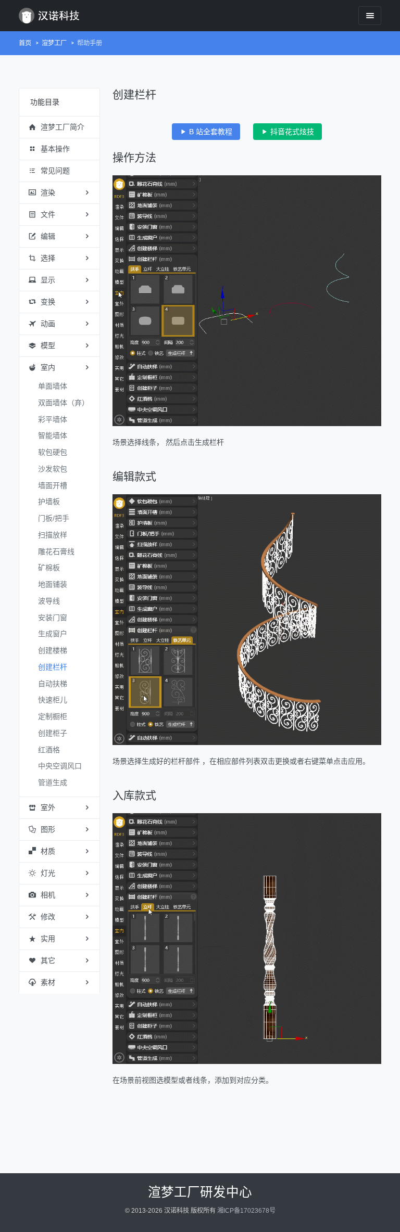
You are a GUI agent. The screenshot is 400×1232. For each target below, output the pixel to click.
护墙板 (49, 501)
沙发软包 (52, 469)
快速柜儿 (52, 700)
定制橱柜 (52, 716)
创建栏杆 (52, 667)
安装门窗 (52, 617)
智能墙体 (52, 435)
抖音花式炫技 (291, 131)
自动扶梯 (52, 683)
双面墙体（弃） (63, 403)
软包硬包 (52, 452)
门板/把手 (53, 518)
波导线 (49, 601)
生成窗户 (52, 634)
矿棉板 (49, 567)
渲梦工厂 (54, 43)
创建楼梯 (52, 650)
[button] (59, 127)
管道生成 (52, 782)
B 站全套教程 (209, 131)
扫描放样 (52, 535)
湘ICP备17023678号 (246, 1210)
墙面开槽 (52, 485)
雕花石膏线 (56, 551)
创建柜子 (52, 733)
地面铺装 (52, 584)
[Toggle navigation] (369, 15)
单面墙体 (52, 386)
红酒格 (49, 750)
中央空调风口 (60, 766)
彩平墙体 (52, 419)
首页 (25, 43)
